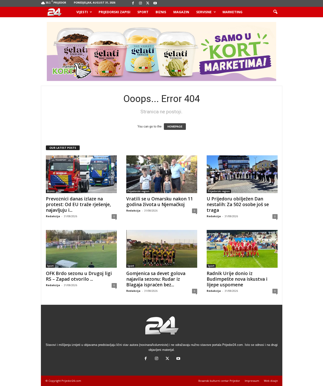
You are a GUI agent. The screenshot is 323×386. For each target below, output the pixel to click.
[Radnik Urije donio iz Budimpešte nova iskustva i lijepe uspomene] (242, 249)
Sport (142, 12)
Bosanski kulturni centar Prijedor (219, 380)
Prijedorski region (138, 191)
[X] (148, 3)
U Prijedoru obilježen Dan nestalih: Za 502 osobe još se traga (238, 204)
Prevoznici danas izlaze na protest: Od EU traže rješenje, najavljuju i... (78, 204)
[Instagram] (140, 3)
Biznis (161, 12)
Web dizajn (271, 380)
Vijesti (82, 12)
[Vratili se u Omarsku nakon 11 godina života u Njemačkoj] (161, 174)
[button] (275, 12)
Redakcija (53, 216)
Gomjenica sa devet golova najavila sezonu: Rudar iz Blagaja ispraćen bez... (155, 279)
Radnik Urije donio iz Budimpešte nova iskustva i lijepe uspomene (237, 279)
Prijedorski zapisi (114, 12)
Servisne (204, 12)
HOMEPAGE (174, 126)
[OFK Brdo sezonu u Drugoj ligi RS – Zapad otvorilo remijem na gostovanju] (81, 249)
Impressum (252, 380)
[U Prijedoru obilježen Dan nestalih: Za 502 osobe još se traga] (242, 174)
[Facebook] (133, 3)
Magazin (181, 12)
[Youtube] (155, 3)
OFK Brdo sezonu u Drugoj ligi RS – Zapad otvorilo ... (79, 276)
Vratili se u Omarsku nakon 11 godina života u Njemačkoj (159, 202)
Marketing (232, 12)
